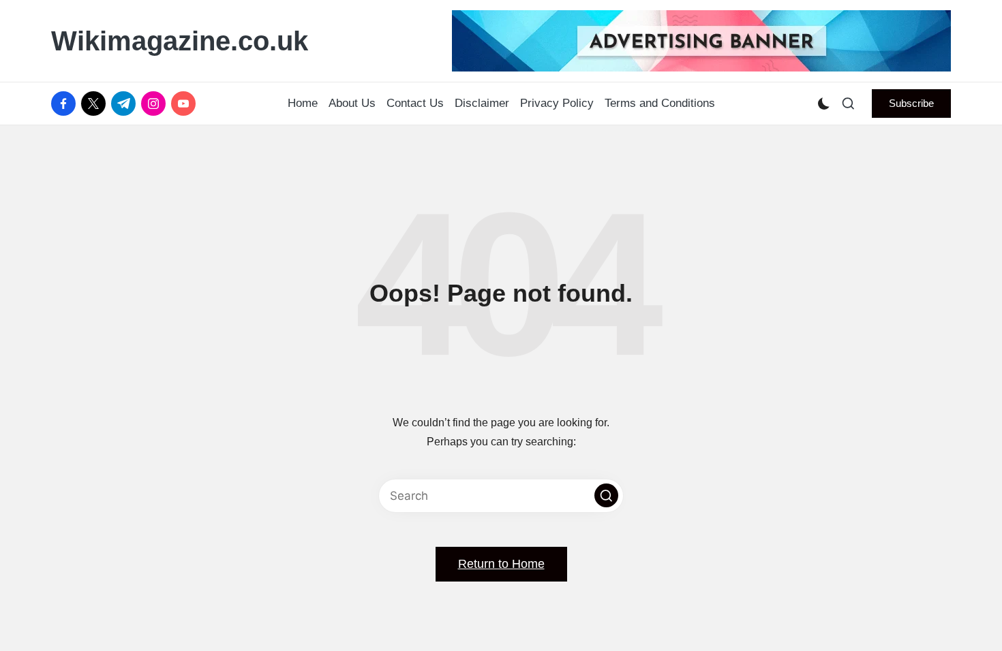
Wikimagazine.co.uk (179, 41)
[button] (911, 103)
